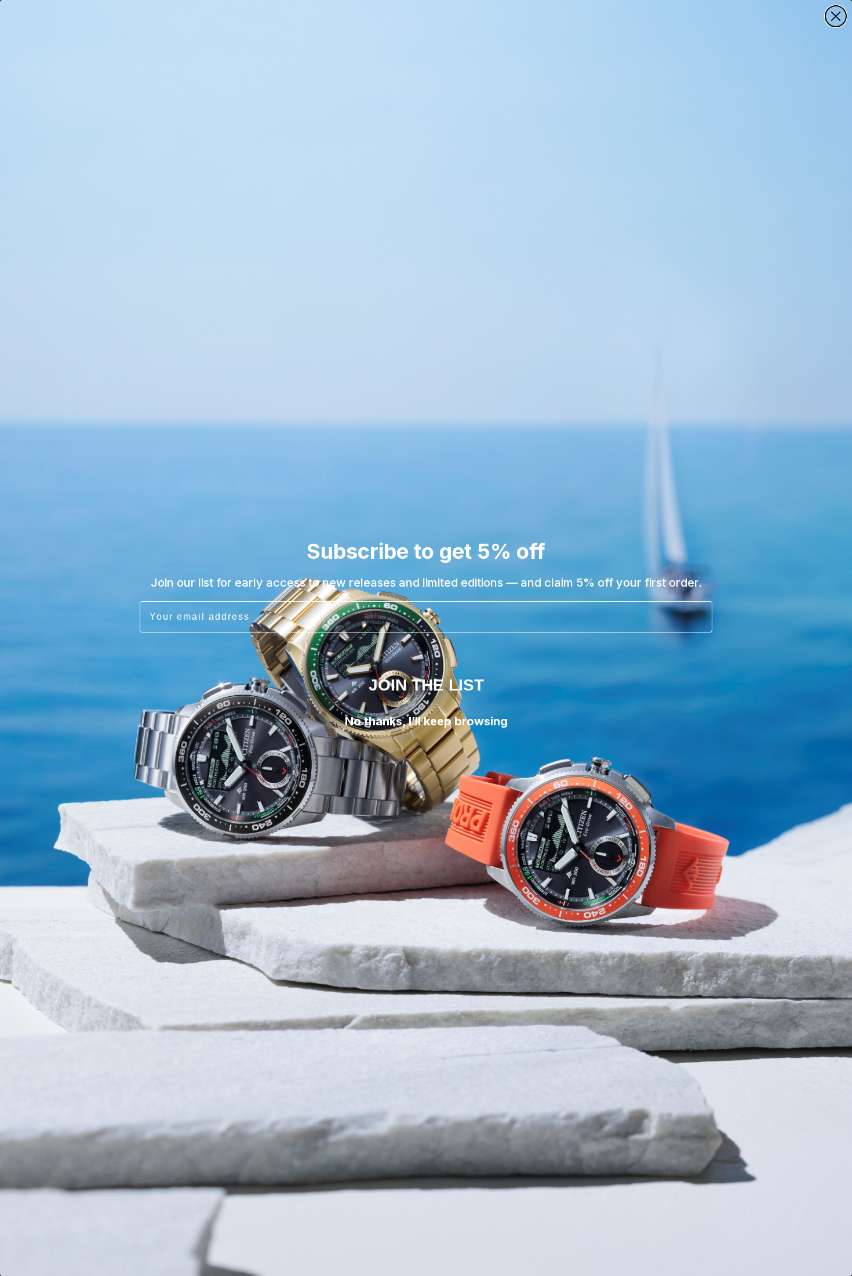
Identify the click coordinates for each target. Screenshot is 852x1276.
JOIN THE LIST (426, 685)
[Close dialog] (835, 16)
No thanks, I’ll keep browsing (426, 721)
